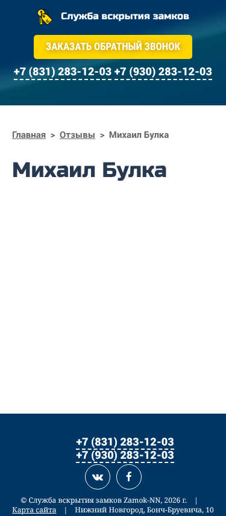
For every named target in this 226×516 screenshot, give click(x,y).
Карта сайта (34, 510)
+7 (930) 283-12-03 (125, 454)
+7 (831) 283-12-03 (125, 441)
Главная (29, 135)
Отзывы (77, 135)
